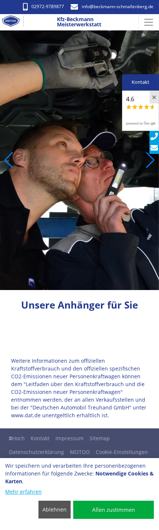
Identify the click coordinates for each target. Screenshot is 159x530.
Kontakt (40, 438)
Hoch (18, 438)
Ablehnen (55, 509)
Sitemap (99, 438)
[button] (9, 160)
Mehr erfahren (23, 491)
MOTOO (80, 451)
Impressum (69, 438)
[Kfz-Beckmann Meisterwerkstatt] (13, 22)
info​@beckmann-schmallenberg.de (117, 6)
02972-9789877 (47, 6)
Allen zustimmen (113, 509)
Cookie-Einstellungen (122, 451)
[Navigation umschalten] (148, 22)
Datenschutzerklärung (36, 451)
